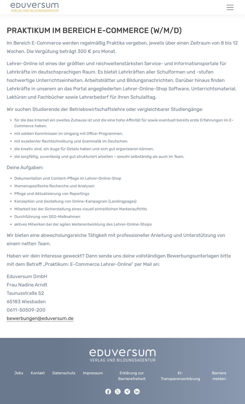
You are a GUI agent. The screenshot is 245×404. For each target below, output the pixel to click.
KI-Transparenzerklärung (180, 376)
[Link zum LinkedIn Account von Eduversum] (137, 391)
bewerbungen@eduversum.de (40, 318)
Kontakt (38, 373)
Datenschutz (63, 373)
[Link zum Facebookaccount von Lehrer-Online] (108, 391)
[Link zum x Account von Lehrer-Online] (117, 391)
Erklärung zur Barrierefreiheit (131, 376)
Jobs (18, 373)
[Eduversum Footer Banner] (122, 355)
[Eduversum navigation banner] (34, 7)
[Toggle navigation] (230, 7)
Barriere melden (219, 376)
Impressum (93, 373)
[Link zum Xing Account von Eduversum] (127, 391)
